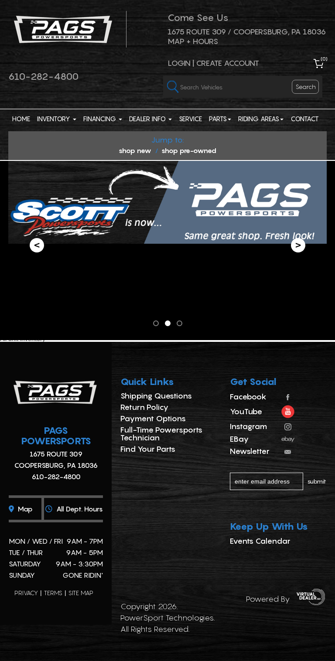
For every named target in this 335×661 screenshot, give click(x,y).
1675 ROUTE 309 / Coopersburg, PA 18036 (247, 31)
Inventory (54, 119)
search (306, 86)
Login (179, 63)
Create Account (227, 63)
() (324, 58)
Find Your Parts (147, 448)
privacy (26, 592)
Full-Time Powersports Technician (161, 433)
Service (190, 119)
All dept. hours (79, 508)
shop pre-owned (188, 150)
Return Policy (144, 407)
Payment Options (153, 418)
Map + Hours (193, 41)
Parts (218, 119)
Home (21, 119)
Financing (100, 119)
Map (24, 508)
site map (80, 592)
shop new (135, 150)
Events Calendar (260, 540)
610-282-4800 (43, 76)
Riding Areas (258, 119)
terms (53, 592)
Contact (305, 119)
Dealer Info (148, 119)
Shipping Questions (156, 395)
